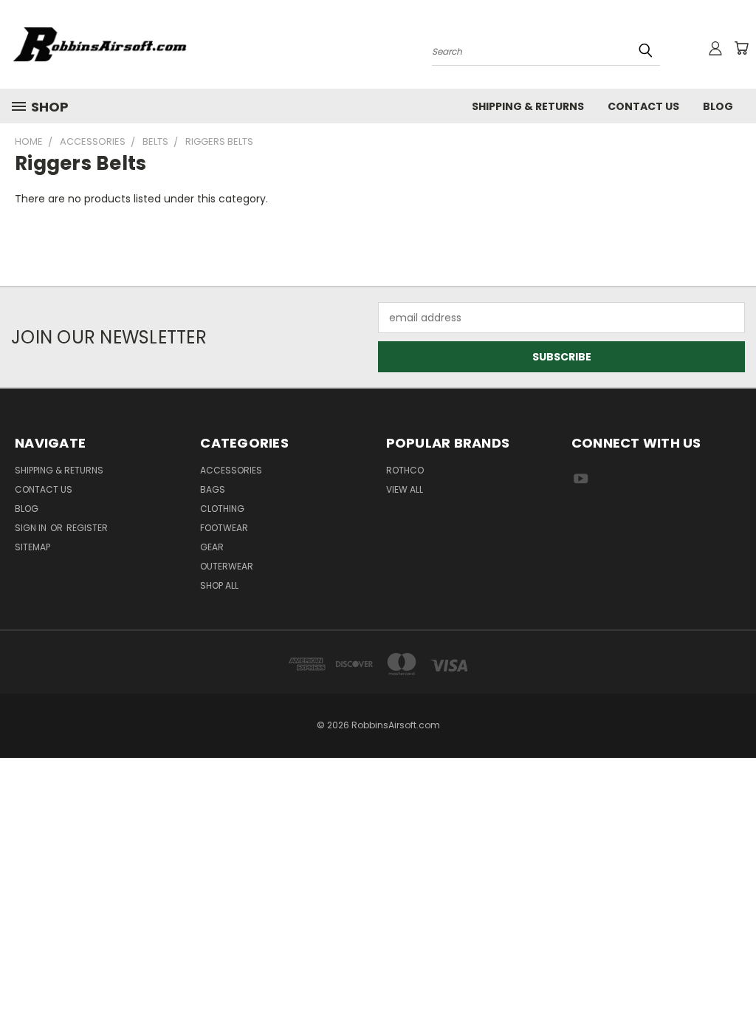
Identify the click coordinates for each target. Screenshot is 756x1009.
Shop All (219, 585)
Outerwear (226, 566)
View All (404, 489)
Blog (718, 106)
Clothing (222, 508)
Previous (733, 963)
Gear (212, 547)
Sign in (32, 527)
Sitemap (32, 547)
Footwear (224, 527)
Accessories (231, 470)
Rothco (405, 470)
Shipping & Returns (528, 106)
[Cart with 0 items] (741, 48)
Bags (212, 489)
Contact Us (643, 106)
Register (87, 527)
